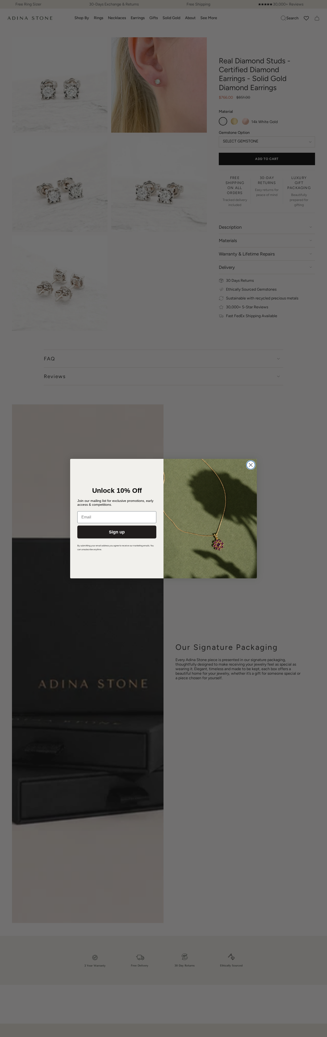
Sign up (117, 532)
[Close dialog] (251, 465)
